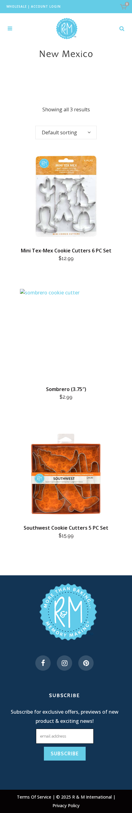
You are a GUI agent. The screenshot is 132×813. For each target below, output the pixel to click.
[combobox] (66, 132)
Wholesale (16, 6)
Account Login (46, 6)
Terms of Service (34, 797)
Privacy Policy (66, 805)
